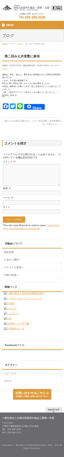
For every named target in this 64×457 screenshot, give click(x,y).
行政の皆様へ (11, 275)
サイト (6, 207)
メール (8, 197)
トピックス (10, 373)
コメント (9, 161)
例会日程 (9, 252)
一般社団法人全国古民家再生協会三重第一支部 (36, 445)
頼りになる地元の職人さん (16, 121)
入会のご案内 (11, 259)
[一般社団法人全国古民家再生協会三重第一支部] (32, 6)
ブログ (5, 69)
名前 (7, 188)
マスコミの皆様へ (14, 267)
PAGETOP (53, 410)
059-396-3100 (35, 17)
